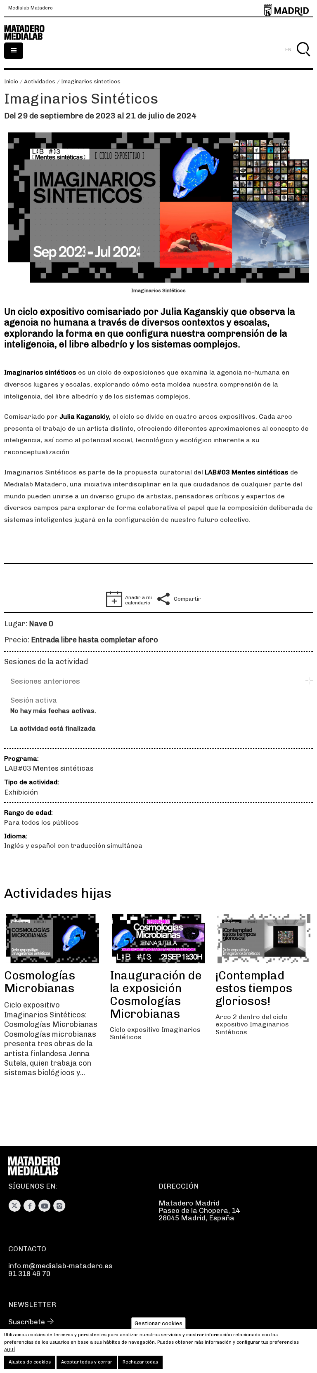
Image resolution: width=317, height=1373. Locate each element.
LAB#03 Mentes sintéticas (49, 768)
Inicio (11, 81)
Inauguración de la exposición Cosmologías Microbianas (156, 994)
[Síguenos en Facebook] (29, 1205)
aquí (9, 1349)
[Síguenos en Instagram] (59, 1205)
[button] (161, 681)
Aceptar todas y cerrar (86, 1362)
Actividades (39, 81)
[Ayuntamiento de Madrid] (286, 8)
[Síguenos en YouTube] (44, 1205)
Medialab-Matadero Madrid (29, 32)
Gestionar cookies (158, 1323)
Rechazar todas (140, 1362)
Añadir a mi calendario (138, 600)
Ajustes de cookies (30, 1362)
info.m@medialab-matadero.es (60, 1266)
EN (288, 49)
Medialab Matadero (30, 8)
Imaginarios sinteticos (91, 81)
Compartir (187, 599)
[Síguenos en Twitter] (14, 1205)
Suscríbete (26, 1322)
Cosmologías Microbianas (39, 982)
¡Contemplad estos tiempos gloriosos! (253, 988)
